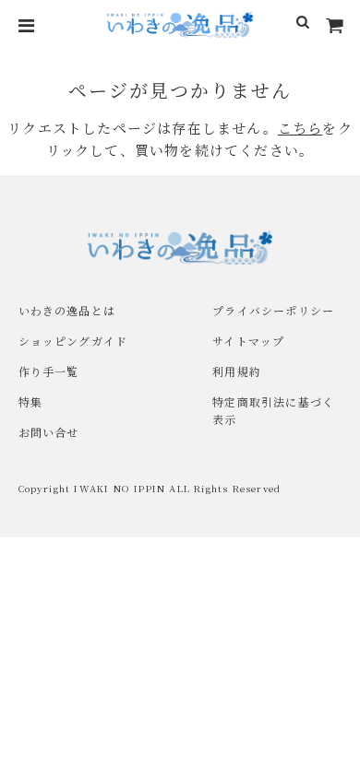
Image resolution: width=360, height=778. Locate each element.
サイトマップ (248, 340)
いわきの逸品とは (67, 310)
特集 (30, 401)
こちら (300, 127)
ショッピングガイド (73, 340)
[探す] (303, 25)
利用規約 (236, 371)
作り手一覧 (48, 371)
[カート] (335, 25)
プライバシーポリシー (273, 310)
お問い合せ (48, 432)
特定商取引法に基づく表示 (273, 410)
